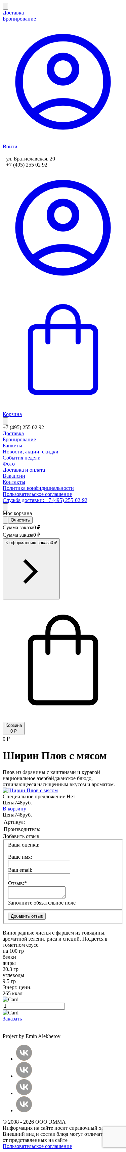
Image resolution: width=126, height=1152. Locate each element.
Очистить (20, 520)
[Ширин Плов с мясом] (30, 790)
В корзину (14, 808)
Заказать (12, 1019)
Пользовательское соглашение (37, 1146)
